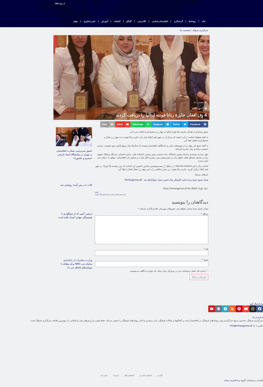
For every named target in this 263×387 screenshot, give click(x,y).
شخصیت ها (185, 30)
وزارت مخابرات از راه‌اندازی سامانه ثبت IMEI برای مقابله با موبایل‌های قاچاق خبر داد (76, 264)
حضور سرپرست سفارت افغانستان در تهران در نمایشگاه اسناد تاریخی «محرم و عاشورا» (74, 154)
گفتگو (129, 21)
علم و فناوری (89, 21)
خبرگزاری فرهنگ (200, 30)
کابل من (160, 375)
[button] (198, 124)
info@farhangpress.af (241, 325)
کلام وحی (141, 21)
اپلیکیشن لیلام (129, 375)
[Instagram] (252, 308)
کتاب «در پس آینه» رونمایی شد (76, 184)
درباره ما (116, 375)
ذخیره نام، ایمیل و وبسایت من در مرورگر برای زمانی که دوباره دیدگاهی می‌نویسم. (168, 271)
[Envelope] (245, 308)
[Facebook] (259, 308)
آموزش (104, 21)
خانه (203, 21)
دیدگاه (204, 214)
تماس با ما (104, 375)
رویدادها (192, 21)
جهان (75, 21)
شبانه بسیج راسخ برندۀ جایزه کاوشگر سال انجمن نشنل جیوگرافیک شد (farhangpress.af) (166, 179)
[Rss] (232, 308)
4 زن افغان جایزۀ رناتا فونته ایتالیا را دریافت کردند (161, 115)
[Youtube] (211, 308)
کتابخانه (117, 21)
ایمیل (205, 260)
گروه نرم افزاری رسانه (235, 380)
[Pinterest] (239, 308)
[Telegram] (225, 308)
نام (206, 249)
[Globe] (218, 308)
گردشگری (178, 21)
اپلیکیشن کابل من (146, 375)
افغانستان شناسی (160, 21)
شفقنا (198, 137)
